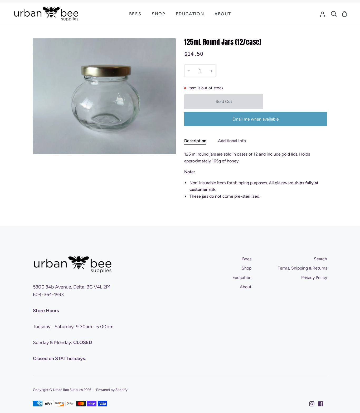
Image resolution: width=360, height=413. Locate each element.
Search (320, 258)
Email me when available (255, 119)
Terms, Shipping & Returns (302, 268)
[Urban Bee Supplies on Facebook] (320, 403)
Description (195, 140)
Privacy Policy (314, 277)
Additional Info (232, 140)
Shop (246, 268)
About (245, 286)
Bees (246, 258)
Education (241, 277)
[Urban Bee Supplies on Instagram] (311, 403)
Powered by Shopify (112, 390)
